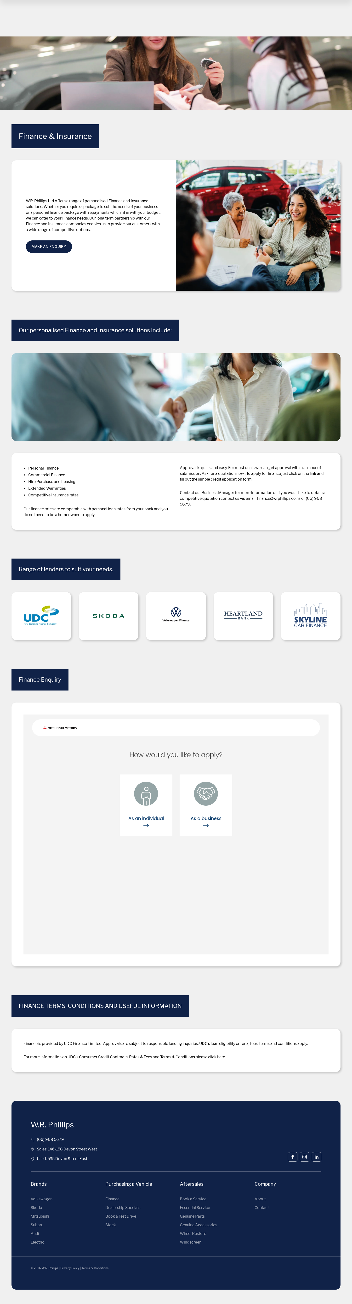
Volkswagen (41, 1199)
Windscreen (190, 1242)
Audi (35, 1233)
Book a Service (193, 1199)
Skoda (36, 1207)
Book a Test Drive (120, 1216)
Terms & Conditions (94, 1268)
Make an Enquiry (49, 246)
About (260, 1199)
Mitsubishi (40, 1216)
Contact (262, 1207)
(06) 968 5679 (50, 1139)
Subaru (37, 1225)
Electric (37, 1242)
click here (216, 1057)
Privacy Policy (69, 1268)
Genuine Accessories (198, 1225)
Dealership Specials (122, 1207)
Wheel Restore (193, 1233)
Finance (112, 1199)
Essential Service (195, 1207)
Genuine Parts (192, 1216)
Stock (110, 1225)
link (313, 473)
